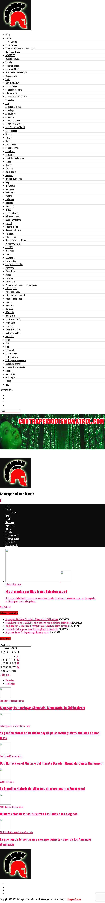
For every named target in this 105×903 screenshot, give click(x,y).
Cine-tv (8, 141)
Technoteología (11, 357)
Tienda (8, 38)
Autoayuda (9, 117)
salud (7, 339)
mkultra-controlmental (15, 295)
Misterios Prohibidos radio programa (21, 285)
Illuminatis (9, 233)
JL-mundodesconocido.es (15, 240)
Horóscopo (9, 522)
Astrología (9, 110)
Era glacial (9, 189)
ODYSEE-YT (10, 55)
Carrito (14, 41)
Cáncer (8, 134)
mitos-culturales (12, 291)
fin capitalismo (11, 213)
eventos (8, 196)
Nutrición (9, 309)
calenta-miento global (14, 124)
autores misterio (12, 120)
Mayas (8, 274)
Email (7, 515)
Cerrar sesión (11, 76)
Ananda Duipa (11, 86)
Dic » (8, 674)
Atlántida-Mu (11, 113)
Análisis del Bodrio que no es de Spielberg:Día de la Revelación (31, 629)
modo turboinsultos (13, 298)
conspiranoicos (11, 148)
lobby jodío (9, 257)
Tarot (7, 519)
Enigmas (8, 182)
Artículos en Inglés (13, 106)
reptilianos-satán (12, 333)
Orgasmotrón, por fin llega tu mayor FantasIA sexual (27, 632)
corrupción (9, 154)
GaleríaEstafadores (13, 220)
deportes (9, 168)
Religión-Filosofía (12, 329)
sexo (7, 343)
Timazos (8, 370)
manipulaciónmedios (14, 264)
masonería (9, 267)
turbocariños (10, 374)
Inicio (7, 34)
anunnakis (9, 100)
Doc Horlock (10, 172)
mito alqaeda (11, 288)
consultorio (10, 151)
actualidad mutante (13, 89)
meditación (10, 281)
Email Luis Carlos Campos (16, 72)
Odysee (8, 529)
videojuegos (10, 377)
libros (7, 254)
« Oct (2, 674)
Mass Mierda (10, 271)
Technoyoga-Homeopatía (15, 360)
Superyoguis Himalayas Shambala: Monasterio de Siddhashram (31, 619)
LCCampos (9, 250)
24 (18, 667)
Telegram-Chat (11, 69)
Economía (9, 175)
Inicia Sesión (10, 542)
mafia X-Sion (10, 261)
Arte (7, 103)
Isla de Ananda (11, 545)
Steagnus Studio (74, 899)
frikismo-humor (12, 216)
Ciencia (8, 137)
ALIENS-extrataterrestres (16, 96)
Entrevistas (10, 185)
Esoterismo (10, 192)
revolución (9, 336)
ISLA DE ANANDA (12, 82)
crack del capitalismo (14, 158)
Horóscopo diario (12, 52)
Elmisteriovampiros (13, 178)
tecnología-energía (13, 363)
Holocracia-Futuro (13, 230)
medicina (9, 278)
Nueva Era (9, 305)
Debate (8, 165)
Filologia (8, 209)
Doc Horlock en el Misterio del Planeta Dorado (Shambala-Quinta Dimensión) (37, 625)
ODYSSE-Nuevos (12, 58)
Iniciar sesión (11, 45)
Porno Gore (10, 322)
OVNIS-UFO (10, 315)
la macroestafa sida (13, 243)
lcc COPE (9, 247)
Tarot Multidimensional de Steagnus (20, 48)
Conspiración (10, 144)
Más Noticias (5, 607)
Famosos (9, 202)
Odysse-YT (9, 525)
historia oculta (11, 226)
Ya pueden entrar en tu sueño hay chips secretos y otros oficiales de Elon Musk (38, 622)
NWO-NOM (9, 312)
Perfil (7, 79)
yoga (7, 384)
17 (18, 663)
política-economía (13, 319)
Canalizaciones (11, 130)
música (8, 302)
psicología (9, 326)
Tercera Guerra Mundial (15, 367)
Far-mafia (9, 206)
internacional (10, 237)
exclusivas (9, 199)
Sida (7, 346)
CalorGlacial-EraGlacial (15, 127)
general (8, 223)
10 (18, 659)
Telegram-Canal (12, 65)
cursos (8, 161)
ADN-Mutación (11, 93)
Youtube (8, 62)
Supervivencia (11, 353)
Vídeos (8, 381)
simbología (10, 350)
